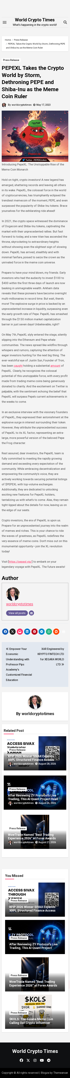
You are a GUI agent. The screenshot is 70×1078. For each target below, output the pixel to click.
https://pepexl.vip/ (20, 561)
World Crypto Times (35, 19)
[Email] (31, 613)
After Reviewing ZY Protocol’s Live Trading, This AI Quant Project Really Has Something (34, 799)
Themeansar (60, 1072)
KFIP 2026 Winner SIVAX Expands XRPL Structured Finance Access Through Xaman (31, 759)
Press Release (11, 60)
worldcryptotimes (22, 104)
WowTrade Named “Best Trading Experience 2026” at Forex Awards (32, 836)
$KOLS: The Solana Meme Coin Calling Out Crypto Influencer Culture (31, 1022)
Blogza (45, 1072)
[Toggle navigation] (4, 22)
